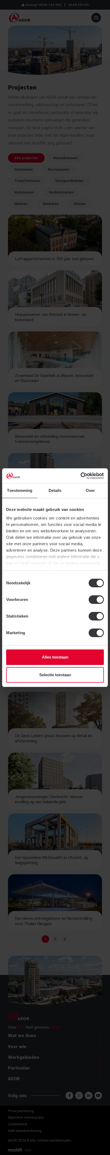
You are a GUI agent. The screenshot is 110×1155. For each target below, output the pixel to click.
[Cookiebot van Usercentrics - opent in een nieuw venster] (80, 475)
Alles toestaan (55, 657)
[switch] (96, 599)
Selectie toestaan (55, 674)
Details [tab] (55, 490)
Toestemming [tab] (19, 490)
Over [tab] (90, 490)
